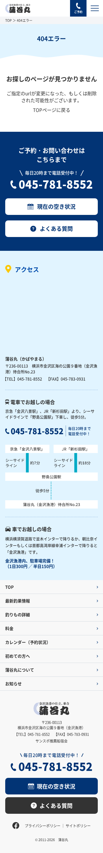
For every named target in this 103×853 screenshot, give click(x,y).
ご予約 (78, 12)
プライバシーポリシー (42, 825)
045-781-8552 (56, 183)
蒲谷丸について (19, 670)
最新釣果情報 (17, 601)
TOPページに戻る (51, 109)
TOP (8, 20)
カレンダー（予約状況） (28, 642)
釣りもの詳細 (17, 614)
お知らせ (13, 683)
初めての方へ (17, 656)
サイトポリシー (78, 825)
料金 (9, 628)
